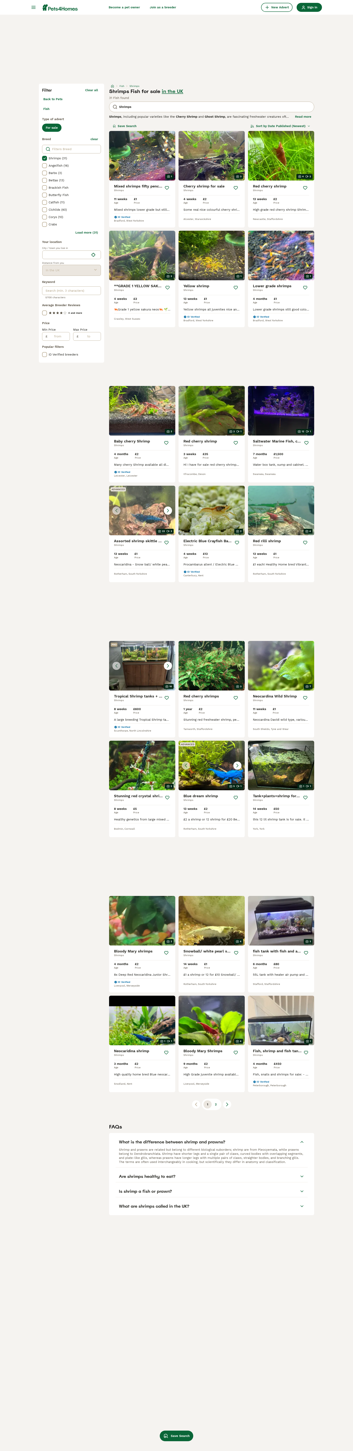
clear (94, 139)
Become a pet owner (124, 7)
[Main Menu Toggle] (33, 7)
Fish (46, 109)
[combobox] (65, 255)
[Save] (166, 188)
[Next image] (168, 511)
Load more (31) (86, 232)
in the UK (172, 91)
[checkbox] (44, 158)
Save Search (127, 126)
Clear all (91, 90)
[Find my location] (93, 255)
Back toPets (53, 99)
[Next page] (227, 1104)
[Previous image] (116, 511)
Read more (303, 117)
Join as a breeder (163, 7)
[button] (142, 510)
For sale (52, 128)
